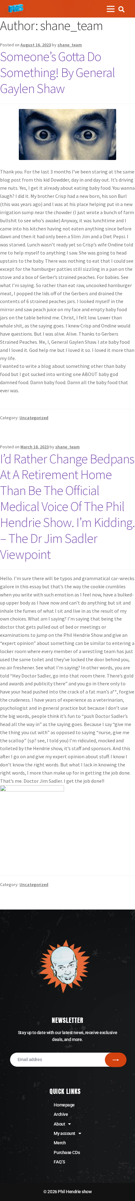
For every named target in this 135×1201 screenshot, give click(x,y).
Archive (61, 1114)
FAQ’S (59, 1161)
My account (64, 1133)
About (59, 1123)
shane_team (69, 45)
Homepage (64, 1104)
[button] (121, 9)
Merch (60, 1142)
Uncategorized (33, 417)
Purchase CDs (67, 1152)
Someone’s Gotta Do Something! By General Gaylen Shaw (57, 72)
